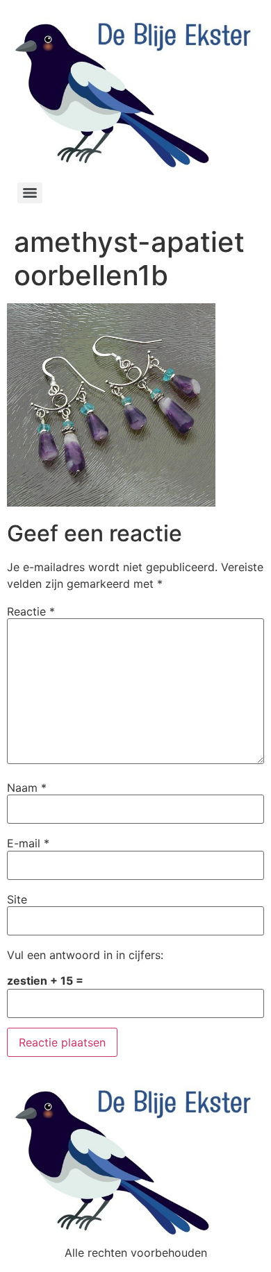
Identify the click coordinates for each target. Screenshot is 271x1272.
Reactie (31, 611)
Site (17, 899)
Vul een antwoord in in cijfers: (85, 954)
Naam (27, 787)
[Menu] (29, 193)
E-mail (28, 843)
